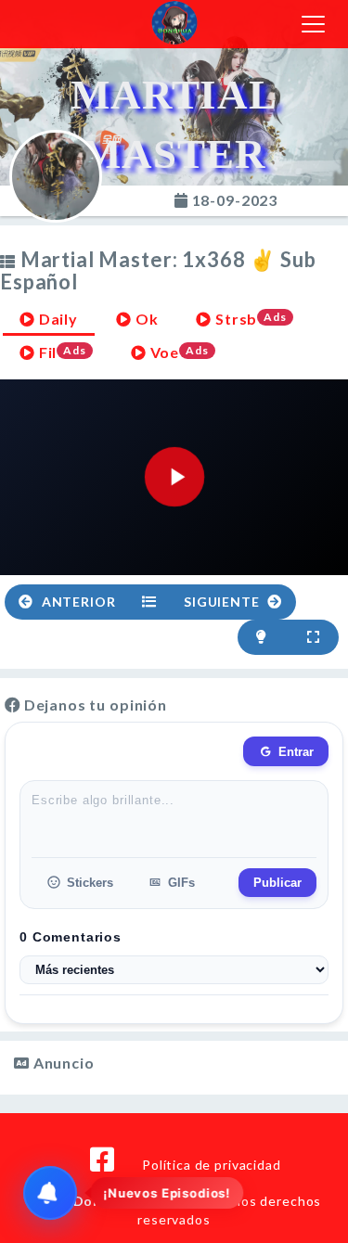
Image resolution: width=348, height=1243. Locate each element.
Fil (60, 352)
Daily (56, 318)
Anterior (77, 601)
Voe (178, 352)
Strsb (249, 318)
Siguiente (223, 601)
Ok (145, 318)
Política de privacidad (211, 1165)
